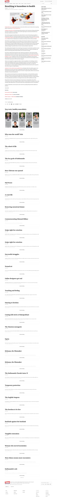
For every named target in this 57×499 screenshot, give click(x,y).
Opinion (17, 3)
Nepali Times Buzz (11, 8)
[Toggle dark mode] (51, 3)
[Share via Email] (21, 104)
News (8, 3)
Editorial (14, 3)
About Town (28, 3)
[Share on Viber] (19, 104)
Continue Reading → (22, 178)
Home (5, 3)
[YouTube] (47, 1)
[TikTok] (51, 1)
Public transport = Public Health (10, 96)
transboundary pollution (9, 37)
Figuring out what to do (9, 94)
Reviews (22, 3)
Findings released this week (10, 30)
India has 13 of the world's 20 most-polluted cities (13, 68)
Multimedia (10, 3)
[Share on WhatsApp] (15, 104)
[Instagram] (49, 1)
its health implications (16, 28)
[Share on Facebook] (9, 104)
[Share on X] (8, 104)
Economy (25, 3)
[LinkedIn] (50, 1)
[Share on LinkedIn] (13, 104)
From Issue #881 (17, 9)
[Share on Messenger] (11, 104)
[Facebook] (45, 1)
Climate (20, 3)
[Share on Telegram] (17, 104)
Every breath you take (8, 92)
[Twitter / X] (46, 1)
